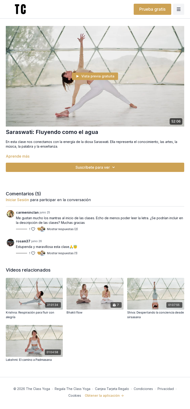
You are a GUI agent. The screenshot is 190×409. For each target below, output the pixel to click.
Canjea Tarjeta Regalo (112, 389)
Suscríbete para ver (93, 167)
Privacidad (166, 389)
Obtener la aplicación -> (104, 395)
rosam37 (23, 241)
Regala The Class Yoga (72, 389)
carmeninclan (27, 212)
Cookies (74, 395)
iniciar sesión (17, 199)
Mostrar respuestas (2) (62, 229)
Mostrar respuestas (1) (62, 253)
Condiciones (143, 389)
